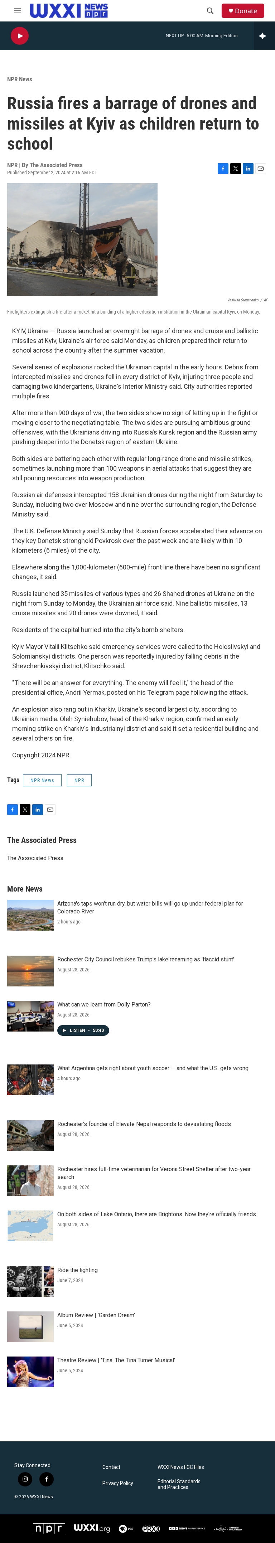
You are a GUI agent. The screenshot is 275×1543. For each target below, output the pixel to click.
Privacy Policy (117, 1483)
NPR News (19, 79)
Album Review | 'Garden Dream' (96, 1315)
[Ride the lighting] (30, 1281)
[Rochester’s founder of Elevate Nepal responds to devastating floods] (30, 1135)
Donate (246, 11)
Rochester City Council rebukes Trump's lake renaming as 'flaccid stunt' (145, 959)
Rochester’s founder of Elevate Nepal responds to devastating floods (144, 1124)
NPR (79, 780)
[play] (19, 36)
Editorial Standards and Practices (179, 1484)
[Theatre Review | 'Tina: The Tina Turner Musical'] (30, 1372)
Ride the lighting (77, 1270)
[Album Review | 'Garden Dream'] (30, 1326)
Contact (111, 1467)
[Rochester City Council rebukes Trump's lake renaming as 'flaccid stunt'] (30, 971)
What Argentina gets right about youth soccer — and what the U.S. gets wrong (153, 1068)
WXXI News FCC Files (181, 1467)
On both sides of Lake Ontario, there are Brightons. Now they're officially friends (156, 1214)
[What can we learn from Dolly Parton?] (30, 1016)
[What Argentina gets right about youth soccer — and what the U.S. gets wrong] (30, 1079)
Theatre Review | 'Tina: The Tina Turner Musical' (116, 1360)
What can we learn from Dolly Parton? (104, 1004)
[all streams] (264, 35)
